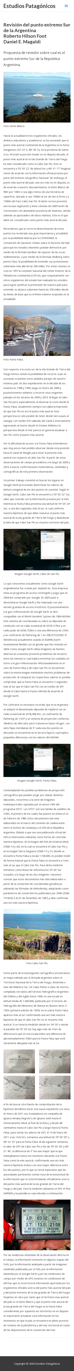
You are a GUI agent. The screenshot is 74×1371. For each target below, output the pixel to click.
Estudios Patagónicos (29, 5)
